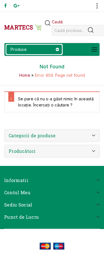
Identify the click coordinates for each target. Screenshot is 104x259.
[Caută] (90, 30)
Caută (57, 21)
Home (24, 75)
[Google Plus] (19, 5)
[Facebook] (8, 5)
